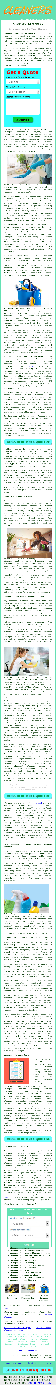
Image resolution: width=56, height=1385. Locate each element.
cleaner (7, 189)
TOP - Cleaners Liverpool (17, 1328)
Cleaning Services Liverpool (20, 1204)
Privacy (49, 1363)
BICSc (30, 366)
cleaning (29, 134)
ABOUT (33, 19)
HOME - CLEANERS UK (28, 1351)
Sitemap (6, 1363)
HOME (21, 19)
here (6, 1197)
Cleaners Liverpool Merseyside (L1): (23, 34)
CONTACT (40, 19)
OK (49, 1382)
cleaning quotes (22, 1192)
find (12, 1151)
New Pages (17, 1363)
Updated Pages (32, 1363)
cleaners (38, 58)
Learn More (36, 1382)
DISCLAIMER (49, 19)
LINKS (27, 19)
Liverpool (37, 803)
